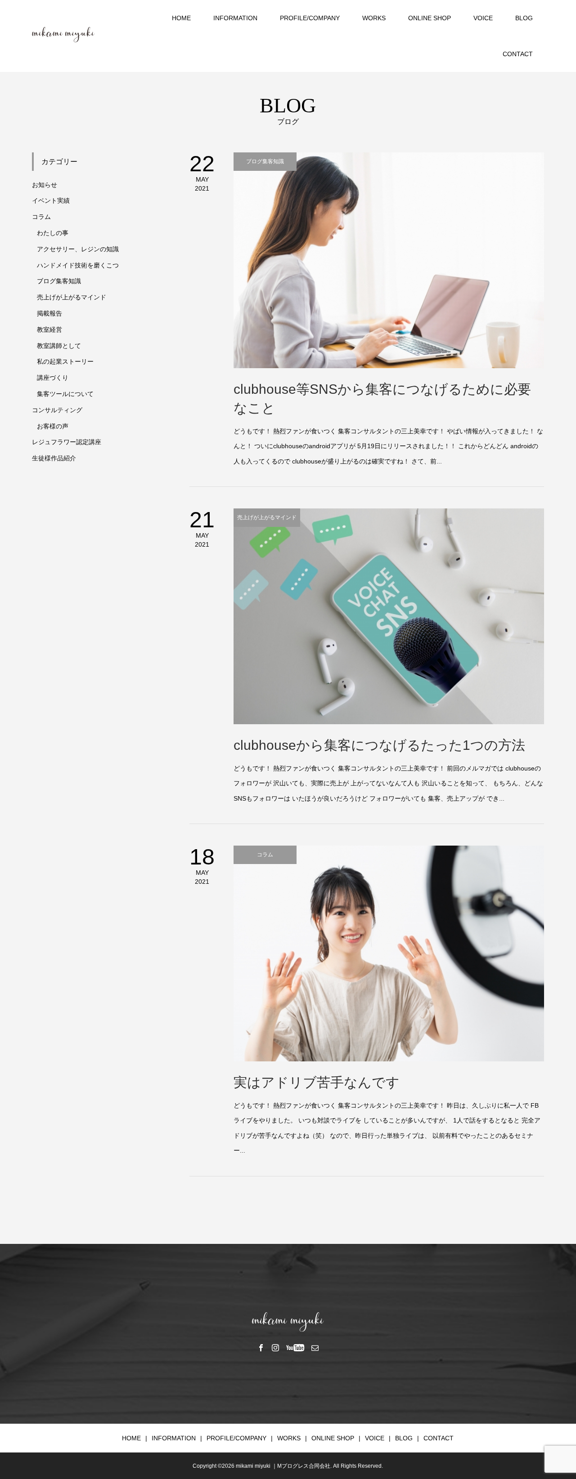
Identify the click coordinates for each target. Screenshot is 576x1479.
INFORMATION (235, 18)
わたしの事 (52, 232)
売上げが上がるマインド (71, 297)
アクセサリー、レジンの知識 (78, 249)
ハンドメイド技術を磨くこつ (78, 265)
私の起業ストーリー (65, 361)
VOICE (483, 18)
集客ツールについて (65, 393)
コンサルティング (57, 410)
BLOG (524, 18)
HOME (181, 18)
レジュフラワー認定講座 (66, 441)
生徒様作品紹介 (54, 458)
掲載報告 (49, 313)
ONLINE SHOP (429, 18)
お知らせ (44, 184)
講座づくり (52, 377)
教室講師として (59, 345)
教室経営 (49, 329)
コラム (41, 216)
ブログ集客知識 (59, 281)
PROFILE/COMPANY (310, 18)
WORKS (374, 18)
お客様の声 (52, 426)
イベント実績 (51, 200)
